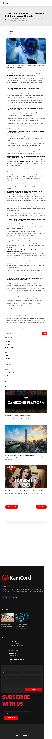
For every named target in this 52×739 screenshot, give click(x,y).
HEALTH (7, 361)
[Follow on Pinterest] (9, 597)
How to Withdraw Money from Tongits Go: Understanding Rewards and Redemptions (25, 490)
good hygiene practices (30, 238)
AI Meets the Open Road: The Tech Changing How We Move (19, 455)
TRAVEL (7, 378)
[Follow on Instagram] (6, 597)
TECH (6, 375)
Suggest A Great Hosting (16, 659)
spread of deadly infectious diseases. (23, 161)
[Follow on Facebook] (3, 597)
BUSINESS (7, 341)
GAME (6, 355)
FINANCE (7, 350)
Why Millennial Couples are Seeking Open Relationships (6, 626)
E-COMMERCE (9, 347)
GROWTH (7, 358)
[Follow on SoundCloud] (16, 597)
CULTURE (7, 344)
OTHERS (7, 367)
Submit (34, 689)
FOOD (6, 353)
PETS (6, 370)
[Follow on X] (13, 597)
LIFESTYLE (8, 364)
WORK (7, 381)
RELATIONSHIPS (9, 372)
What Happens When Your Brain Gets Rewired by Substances (21, 626)
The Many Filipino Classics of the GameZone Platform (18, 415)
